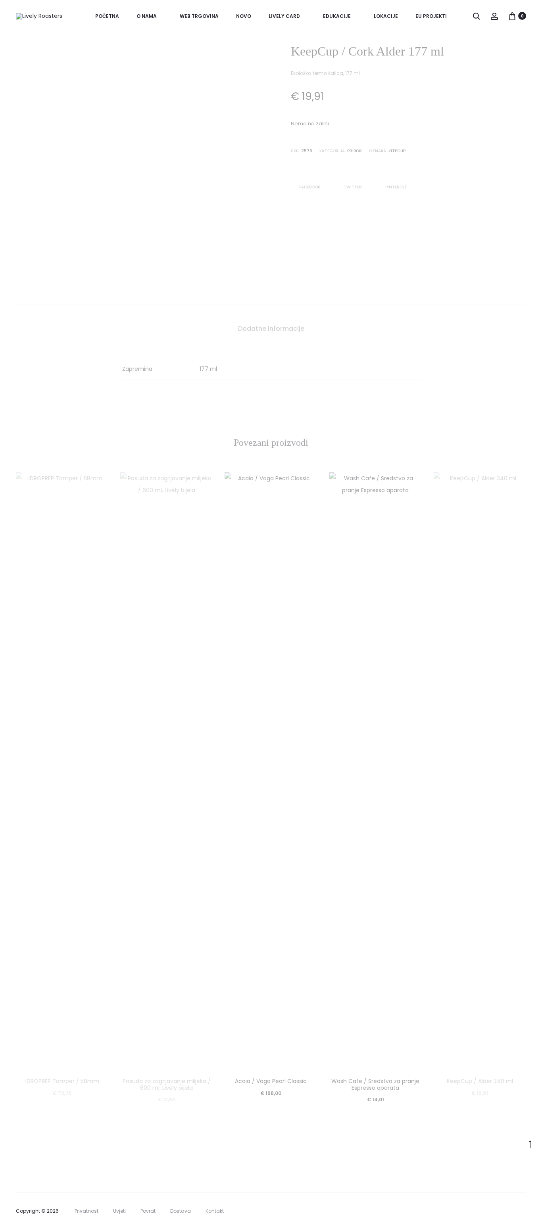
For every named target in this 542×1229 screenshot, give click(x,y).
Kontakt (215, 1211)
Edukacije (337, 16)
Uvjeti (119, 1211)
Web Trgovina (199, 16)
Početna (107, 16)
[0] (512, 16)
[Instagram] (524, 1211)
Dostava (180, 1211)
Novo (243, 16)
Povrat (148, 1211)
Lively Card (284, 16)
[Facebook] (506, 1211)
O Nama (146, 16)
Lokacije (386, 16)
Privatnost (86, 1211)
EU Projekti (431, 16)
